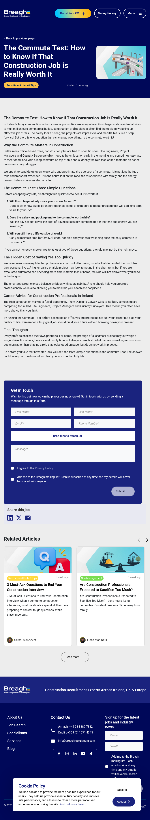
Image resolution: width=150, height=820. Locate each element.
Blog (11, 748)
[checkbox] (12, 468)
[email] (28, 518)
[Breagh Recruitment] (17, 13)
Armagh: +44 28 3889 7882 (75, 726)
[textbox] (41, 412)
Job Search (16, 725)
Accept (121, 801)
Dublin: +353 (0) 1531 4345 (75, 732)
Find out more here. (72, 804)
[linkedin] (10, 518)
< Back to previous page (19, 38)
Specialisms (17, 733)
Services (14, 741)
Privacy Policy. (44, 468)
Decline (122, 790)
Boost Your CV (69, 13)
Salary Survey (107, 13)
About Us (14, 717)
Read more (72, 657)
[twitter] (19, 518)
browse (88, 436)
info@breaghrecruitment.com (76, 740)
